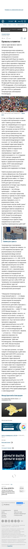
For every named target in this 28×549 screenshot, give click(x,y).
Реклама (4, 515)
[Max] (18, 521)
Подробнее (9, 546)
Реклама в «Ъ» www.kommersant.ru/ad (14, 9)
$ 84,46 (4, 24)
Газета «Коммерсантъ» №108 (9, 435)
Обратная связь (18, 512)
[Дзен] (9, 521)
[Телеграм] (3, 521)
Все (11, 484)
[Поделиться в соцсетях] (25, 38)
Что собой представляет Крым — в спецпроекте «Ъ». (11, 399)
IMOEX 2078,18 (20, 24)
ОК (24, 30)
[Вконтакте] (6, 521)
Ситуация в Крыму (6, 34)
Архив (3, 512)
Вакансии (4, 517)
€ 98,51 (9, 24)
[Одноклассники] (12, 521)
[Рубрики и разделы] (25, 21)
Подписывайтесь (8, 429)
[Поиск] (22, 21)
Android (16, 510)
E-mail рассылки (18, 515)
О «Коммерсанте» (6, 510)
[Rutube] (15, 521)
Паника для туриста (9, 241)
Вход (19, 21)
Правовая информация (20, 513)
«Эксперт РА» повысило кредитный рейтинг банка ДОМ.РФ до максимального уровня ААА (8, 492)
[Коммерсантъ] (3, 21)
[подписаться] (12, 442)
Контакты (4, 513)
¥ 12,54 (14, 24)
